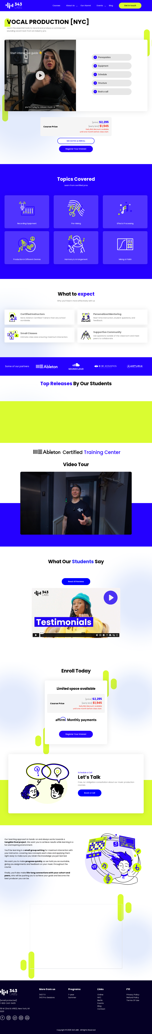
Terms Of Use (132, 1000)
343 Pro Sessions (47, 997)
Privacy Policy (132, 994)
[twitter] (15, 1018)
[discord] (27, 1018)
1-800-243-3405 (8, 1003)
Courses (56, 5)
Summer (72, 997)
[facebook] (2, 1018)
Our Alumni (86, 5)
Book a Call (89, 793)
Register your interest (76, 149)
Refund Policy (132, 997)
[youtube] (21, 1018)
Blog (111, 5)
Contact (101, 1009)
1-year (71, 994)
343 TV (42, 994)
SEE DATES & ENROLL (76, 141)
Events (100, 5)
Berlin (100, 1000)
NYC (99, 997)
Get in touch (130, 5)
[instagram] (8, 1018)
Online (100, 994)
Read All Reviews (76, 581)
